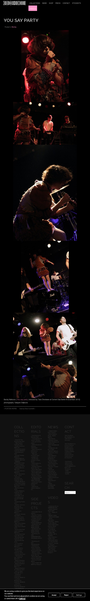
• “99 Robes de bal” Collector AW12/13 (18, 557)
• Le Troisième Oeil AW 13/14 (18, 548)
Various (33, 9)
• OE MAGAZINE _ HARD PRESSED (36, 479)
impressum (68, 461)
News (44, 3)
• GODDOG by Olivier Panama (35, 546)
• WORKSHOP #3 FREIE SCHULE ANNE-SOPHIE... (35, 530)
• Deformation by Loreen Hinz (36, 464)
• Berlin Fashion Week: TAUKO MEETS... (52, 435)
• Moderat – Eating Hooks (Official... (53, 522)
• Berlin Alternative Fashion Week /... (36, 473)
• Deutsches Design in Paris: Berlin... (35, 460)
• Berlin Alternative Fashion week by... (36, 470)
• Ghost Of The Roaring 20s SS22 (19, 440)
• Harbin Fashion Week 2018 (52, 510)
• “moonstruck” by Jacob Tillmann (36, 439)
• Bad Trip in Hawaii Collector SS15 (19, 524)
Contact (66, 3)
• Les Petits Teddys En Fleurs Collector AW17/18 (19, 485)
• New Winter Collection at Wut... (53, 439)
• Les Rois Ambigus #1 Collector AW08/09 (19, 585)
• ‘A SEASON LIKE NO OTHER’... (52, 448)
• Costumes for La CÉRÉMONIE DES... (53, 506)
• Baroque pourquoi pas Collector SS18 (18, 478)
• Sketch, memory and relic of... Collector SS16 (19, 506)
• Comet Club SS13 (19, 554)
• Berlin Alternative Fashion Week (53, 525)
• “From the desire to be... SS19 (19, 474)
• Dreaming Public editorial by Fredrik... (36, 483)
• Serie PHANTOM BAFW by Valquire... (36, 563)
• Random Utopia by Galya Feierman (36, 476)
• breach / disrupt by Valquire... (53, 544)
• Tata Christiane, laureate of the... (52, 461)
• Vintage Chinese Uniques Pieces (36, 518)
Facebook (68, 469)
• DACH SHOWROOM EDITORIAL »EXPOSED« (51, 486)
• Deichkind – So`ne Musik (52, 528)
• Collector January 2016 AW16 (19, 514)
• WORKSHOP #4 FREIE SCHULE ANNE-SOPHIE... (35, 526)
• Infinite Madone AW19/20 (19, 468)
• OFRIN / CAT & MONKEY (52, 534)
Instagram (68, 472)
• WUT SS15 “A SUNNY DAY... (52, 531)
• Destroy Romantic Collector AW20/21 (19, 450)
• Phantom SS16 (19, 517)
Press (57, 3)
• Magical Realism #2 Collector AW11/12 (19, 565)
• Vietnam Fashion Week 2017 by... (36, 467)
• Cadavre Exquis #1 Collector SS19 (19, 465)
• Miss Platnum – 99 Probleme (53, 547)
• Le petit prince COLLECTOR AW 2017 (18, 498)
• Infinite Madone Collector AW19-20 (19, 459)
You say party (22, 399)
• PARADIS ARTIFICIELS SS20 (19, 462)
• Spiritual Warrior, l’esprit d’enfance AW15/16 (19, 520)
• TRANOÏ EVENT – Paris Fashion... (53, 431)
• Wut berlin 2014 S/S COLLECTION (53, 540)
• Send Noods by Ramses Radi (36, 436)
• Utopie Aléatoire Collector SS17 (19, 491)
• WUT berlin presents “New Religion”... (52, 551)
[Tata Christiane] (14, 3)
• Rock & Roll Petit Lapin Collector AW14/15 (19, 531)
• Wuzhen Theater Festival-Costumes (36, 515)
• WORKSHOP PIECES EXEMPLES (36, 522)
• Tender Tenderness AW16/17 (17, 511)
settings (22, 598)
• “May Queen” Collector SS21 (18, 443)
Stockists (76, 3)
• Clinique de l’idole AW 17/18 (19, 494)
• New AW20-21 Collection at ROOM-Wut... (52, 457)
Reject (66, 595)
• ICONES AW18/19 (19, 481)
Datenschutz (68, 463)
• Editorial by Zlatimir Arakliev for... (35, 488)
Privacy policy (69, 464)
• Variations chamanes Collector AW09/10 (19, 576)
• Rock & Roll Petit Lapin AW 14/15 (19, 535)
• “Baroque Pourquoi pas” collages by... (35, 455)
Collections (35, 3)
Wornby (14, 27)
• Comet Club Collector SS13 (18, 552)
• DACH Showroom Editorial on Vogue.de (36, 451)
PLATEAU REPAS (11, 409)
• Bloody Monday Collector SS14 (19, 538)
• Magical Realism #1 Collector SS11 (19, 569)
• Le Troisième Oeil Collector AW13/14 (18, 545)
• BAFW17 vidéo (35, 552)
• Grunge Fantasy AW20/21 (19, 456)
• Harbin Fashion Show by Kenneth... (36, 549)
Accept (54, 595)
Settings (79, 595)
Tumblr (67, 474)
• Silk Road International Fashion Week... (52, 471)
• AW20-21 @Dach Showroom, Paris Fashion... (53, 453)
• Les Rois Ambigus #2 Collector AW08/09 (19, 580)
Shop (51, 3)
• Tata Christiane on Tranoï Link (53, 442)
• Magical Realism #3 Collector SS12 (19, 561)
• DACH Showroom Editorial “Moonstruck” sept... (53, 480)
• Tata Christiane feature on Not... (52, 475)
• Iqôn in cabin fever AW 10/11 (18, 572)
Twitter (67, 470)
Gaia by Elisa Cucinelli (26, 409)
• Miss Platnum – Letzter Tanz (53, 537)
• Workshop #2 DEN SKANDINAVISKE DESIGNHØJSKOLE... (36, 536)
